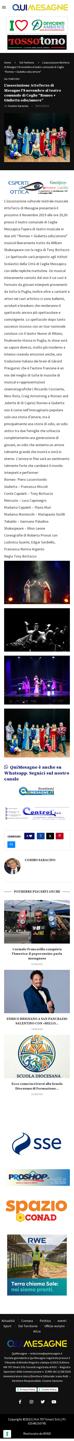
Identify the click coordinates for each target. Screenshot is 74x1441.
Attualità (8, 1321)
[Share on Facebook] (41, 836)
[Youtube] (54, 1402)
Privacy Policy (27, 1389)
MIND (47, 1433)
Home (7, 62)
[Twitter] (43, 1402)
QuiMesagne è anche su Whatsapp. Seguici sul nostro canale (36, 773)
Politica (45, 1321)
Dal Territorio (27, 62)
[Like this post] (30, 836)
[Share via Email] (11, 844)
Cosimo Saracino (18, 106)
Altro (37, 1331)
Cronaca (27, 1321)
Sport (7, 1326)
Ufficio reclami (54, 1326)
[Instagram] (31, 1402)
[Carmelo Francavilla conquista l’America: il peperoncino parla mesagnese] (37, 921)
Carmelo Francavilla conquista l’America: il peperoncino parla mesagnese (37, 953)
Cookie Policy (49, 1389)
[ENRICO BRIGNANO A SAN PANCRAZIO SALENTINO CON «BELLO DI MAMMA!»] (37, 991)
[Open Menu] (4, 7)
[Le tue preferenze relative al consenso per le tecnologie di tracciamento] (7, 1434)
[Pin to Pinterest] (60, 836)
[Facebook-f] (20, 1402)
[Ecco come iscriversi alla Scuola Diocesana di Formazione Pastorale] (37, 1056)
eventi (62, 1321)
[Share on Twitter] (50, 836)
